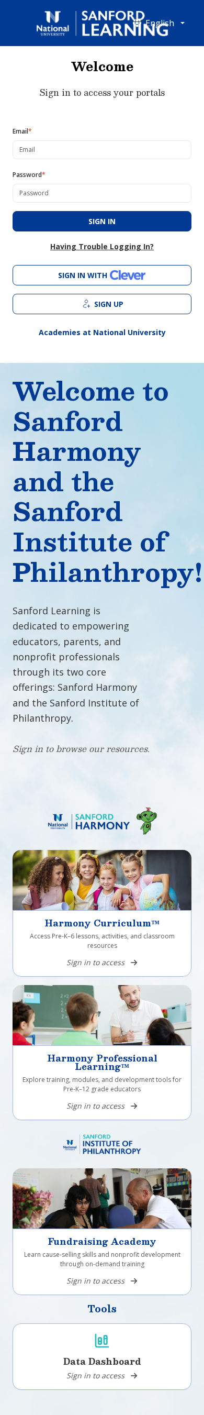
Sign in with (82, 275)
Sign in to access (95, 962)
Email (22, 131)
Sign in (102, 221)
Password (29, 174)
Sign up (108, 304)
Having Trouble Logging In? (102, 246)
